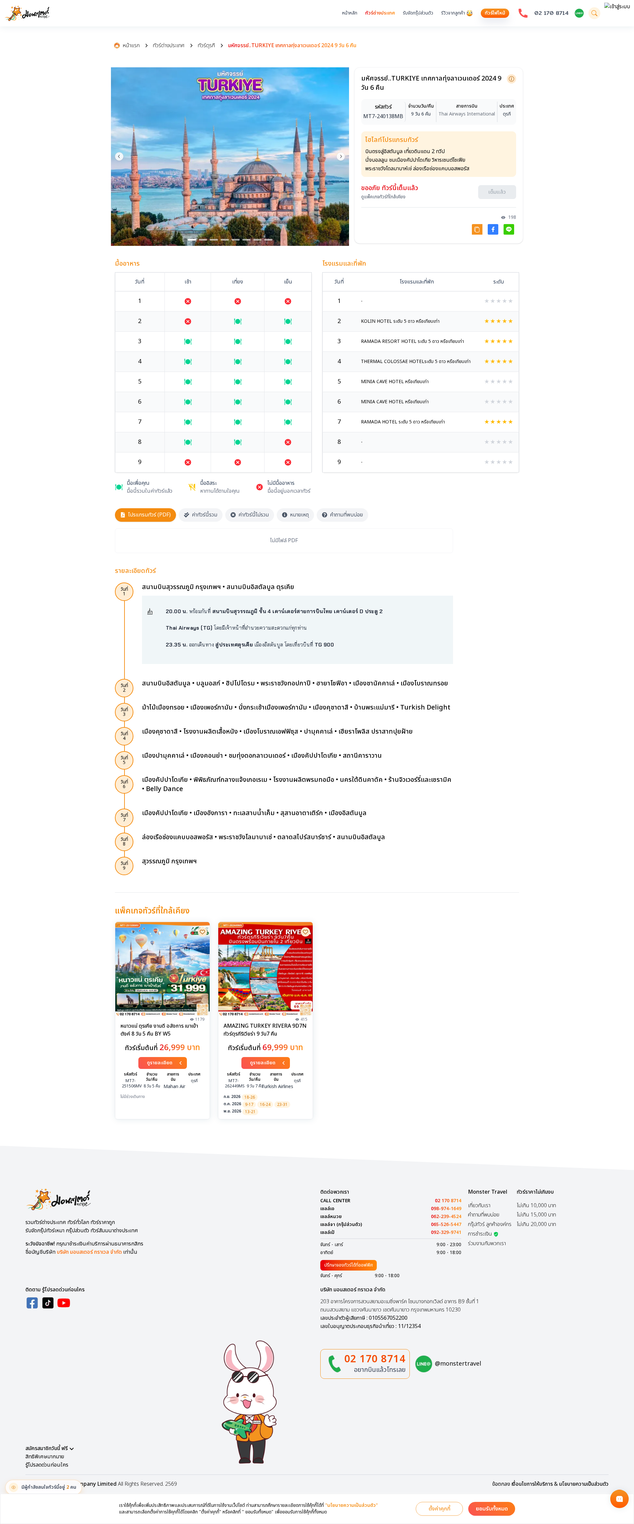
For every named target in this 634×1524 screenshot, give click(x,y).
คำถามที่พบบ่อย (346, 515)
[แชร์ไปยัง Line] (509, 231)
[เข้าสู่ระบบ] (617, 13)
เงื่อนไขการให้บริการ (532, 1484)
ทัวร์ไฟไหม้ (495, 13)
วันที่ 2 (124, 688)
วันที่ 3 (124, 712)
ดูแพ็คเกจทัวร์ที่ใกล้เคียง (383, 198)
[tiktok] (47, 1302)
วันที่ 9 (124, 866)
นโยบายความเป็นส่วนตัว (584, 1484)
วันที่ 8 (124, 841)
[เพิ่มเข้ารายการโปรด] (202, 932)
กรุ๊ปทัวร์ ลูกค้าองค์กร (489, 1224)
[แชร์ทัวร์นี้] (477, 231)
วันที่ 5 (124, 760)
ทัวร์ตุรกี (206, 45)
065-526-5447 (446, 1224)
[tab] (192, 240)
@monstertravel (458, 1363)
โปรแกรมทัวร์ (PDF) (149, 515)
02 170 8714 (551, 13)
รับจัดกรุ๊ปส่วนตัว (418, 13)
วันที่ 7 (124, 817)
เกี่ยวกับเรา (479, 1205)
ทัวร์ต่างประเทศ (380, 13)
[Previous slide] (119, 156)
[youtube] (63, 1302)
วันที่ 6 (124, 784)
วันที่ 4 (124, 736)
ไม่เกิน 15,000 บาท (536, 1215)
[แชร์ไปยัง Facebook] (493, 231)
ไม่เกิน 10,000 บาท (536, 1205)
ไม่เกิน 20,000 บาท (536, 1224)
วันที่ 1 (124, 591)
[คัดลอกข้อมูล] (511, 78)
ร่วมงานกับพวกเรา (487, 1243)
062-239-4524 (446, 1216)
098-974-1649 (446, 1209)
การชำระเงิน (480, 1234)
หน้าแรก (131, 45)
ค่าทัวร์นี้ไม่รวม (253, 515)
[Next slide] (340, 156)
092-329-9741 (446, 1232)
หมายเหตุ (299, 515)
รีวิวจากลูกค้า (453, 13)
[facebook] (32, 1302)
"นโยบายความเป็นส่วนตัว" (351, 1505)
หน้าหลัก (349, 13)
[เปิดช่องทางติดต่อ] (619, 1499)
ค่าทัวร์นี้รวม (204, 515)
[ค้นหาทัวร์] (594, 13)
